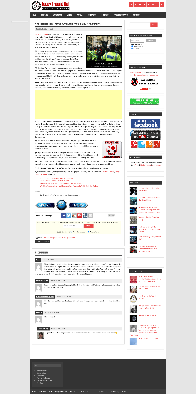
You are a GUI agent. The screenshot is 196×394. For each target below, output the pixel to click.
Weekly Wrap (94, 232)
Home (34, 15)
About (124, 391)
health (64, 238)
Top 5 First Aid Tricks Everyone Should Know (56, 178)
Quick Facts (105, 15)
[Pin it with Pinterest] (79, 215)
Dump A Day (41, 373)
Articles (80, 15)
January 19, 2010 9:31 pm (64, 296)
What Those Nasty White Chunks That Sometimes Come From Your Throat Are (150, 279)
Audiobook (156, 165)
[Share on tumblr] (85, 215)
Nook (149, 165)
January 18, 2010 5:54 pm (58, 280)
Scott (51, 29)
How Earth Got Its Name (147, 315)
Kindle (142, 165)
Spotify (111, 172)
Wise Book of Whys (121, 15)
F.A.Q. (94, 391)
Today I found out (41, 34)
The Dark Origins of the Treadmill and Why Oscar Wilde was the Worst (148, 248)
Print (137, 165)
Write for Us (57, 15)
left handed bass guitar (45, 297)
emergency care (55, 238)
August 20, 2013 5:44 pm (52, 312)
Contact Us (73, 391)
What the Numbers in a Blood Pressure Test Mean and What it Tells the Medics (69, 186)
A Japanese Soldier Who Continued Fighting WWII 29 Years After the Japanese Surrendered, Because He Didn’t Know (144, 330)
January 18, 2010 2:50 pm (50, 260)
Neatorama (41, 376)
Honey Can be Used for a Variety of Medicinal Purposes (60, 183)
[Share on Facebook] (63, 215)
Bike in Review (42, 371)
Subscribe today (135, 73)
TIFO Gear (42, 391)
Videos (69, 15)
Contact (136, 15)
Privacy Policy (114, 391)
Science (46, 241)
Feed (45, 174)
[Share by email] (90, 215)
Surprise (44, 15)
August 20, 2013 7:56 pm (58, 328)
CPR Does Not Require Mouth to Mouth (54, 181)
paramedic (71, 238)
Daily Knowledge (79, 232)
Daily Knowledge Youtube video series (144, 75)
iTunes (105, 172)
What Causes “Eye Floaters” (148, 338)
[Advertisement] (78, 104)
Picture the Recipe (43, 378)
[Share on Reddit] (74, 215)
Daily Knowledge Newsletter (58, 391)
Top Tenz (40, 383)
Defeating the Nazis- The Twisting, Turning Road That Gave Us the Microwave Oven (149, 209)
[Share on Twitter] (68, 215)
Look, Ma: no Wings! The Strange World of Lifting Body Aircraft (150, 229)
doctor (46, 238)
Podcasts (92, 15)
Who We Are (103, 391)
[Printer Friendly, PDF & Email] (111, 216)
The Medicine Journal (44, 380)
